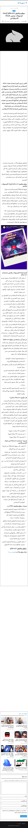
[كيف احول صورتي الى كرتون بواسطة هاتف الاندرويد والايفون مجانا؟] (21, 734)
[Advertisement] (14, 66)
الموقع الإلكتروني (24, 805)
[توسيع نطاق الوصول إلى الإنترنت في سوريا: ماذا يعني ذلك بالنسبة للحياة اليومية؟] (7, 720)
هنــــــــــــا (11, 552)
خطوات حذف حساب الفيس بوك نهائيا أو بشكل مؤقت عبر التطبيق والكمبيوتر (7, 754)
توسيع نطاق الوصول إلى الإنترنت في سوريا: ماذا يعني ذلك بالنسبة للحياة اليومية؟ (7, 726)
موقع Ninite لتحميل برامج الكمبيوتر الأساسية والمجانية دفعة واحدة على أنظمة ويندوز (7, 769)
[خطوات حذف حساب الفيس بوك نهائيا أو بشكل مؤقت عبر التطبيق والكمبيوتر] (7, 748)
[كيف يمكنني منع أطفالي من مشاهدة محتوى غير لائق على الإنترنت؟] (21, 720)
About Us (13, 825)
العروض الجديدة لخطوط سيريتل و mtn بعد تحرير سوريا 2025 (21, 768)
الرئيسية (15, 8)
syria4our (23, 21)
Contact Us (17, 825)
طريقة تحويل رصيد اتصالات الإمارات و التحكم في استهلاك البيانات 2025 (7, 740)
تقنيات (11, 8)
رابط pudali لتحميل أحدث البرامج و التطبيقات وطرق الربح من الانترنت (21, 754)
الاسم (25, 796)
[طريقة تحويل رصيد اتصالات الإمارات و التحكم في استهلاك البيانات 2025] (7, 734)
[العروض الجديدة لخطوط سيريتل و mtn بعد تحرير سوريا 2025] (21, 762)
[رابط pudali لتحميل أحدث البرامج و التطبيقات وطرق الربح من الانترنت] (21, 748)
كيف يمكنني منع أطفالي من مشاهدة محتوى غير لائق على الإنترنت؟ (21, 726)
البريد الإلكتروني (24, 800)
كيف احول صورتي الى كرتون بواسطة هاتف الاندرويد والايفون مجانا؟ (21, 740)
